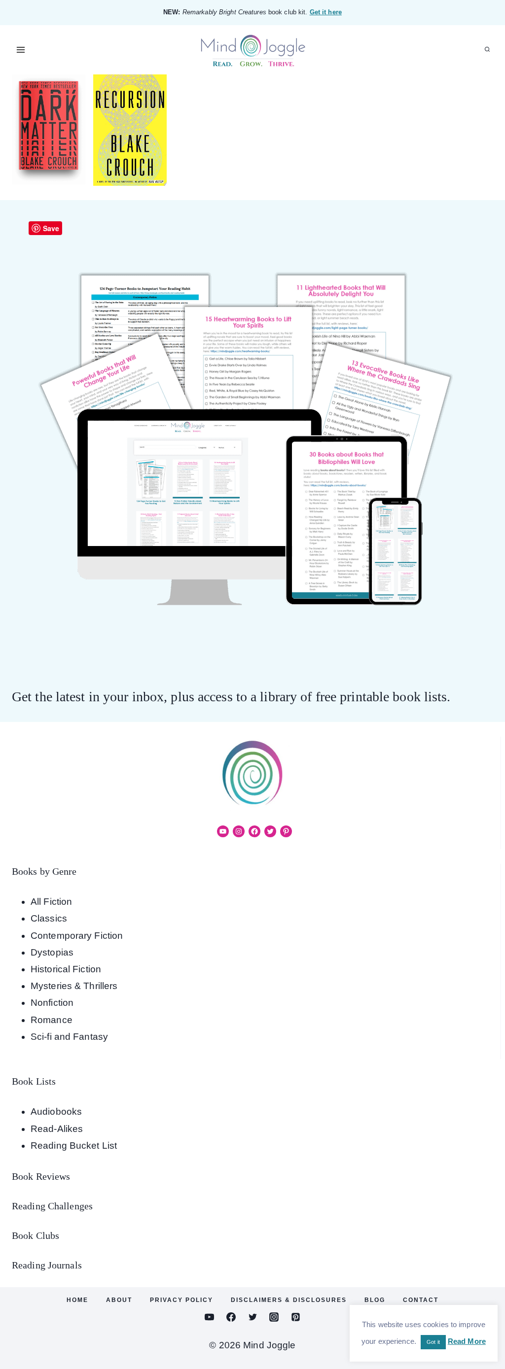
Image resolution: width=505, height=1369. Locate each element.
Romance (51, 1020)
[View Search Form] (487, 50)
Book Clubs (35, 1235)
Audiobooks (56, 1111)
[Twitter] (252, 1317)
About (119, 1300)
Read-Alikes (57, 1129)
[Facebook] (230, 1317)
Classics (49, 918)
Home (77, 1300)
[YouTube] (209, 1317)
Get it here (326, 12)
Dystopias (52, 952)
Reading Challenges (52, 1205)
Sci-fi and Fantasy (69, 1036)
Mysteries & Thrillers (74, 986)
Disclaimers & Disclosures (289, 1300)
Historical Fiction (66, 969)
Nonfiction (52, 1002)
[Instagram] (274, 1317)
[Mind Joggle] (253, 50)
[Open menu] (21, 49)
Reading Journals (47, 1265)
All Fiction (51, 901)
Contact (420, 1300)
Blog (374, 1300)
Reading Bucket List (74, 1145)
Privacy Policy (181, 1300)
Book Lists (34, 1081)
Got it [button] (433, 1342)
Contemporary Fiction (77, 935)
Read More (467, 1341)
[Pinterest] (295, 1317)
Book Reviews (41, 1176)
